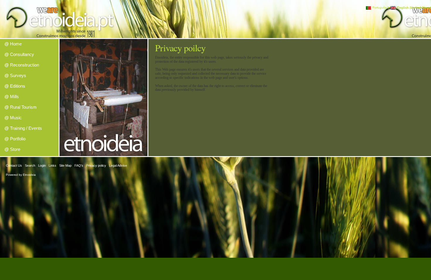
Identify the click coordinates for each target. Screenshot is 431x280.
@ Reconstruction (21, 64)
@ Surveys (15, 75)
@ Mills (11, 96)
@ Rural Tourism (20, 107)
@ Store (12, 149)
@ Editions (14, 85)
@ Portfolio (15, 138)
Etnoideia (29, 174)
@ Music (13, 117)
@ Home (13, 43)
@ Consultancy (19, 54)
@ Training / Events (23, 128)
